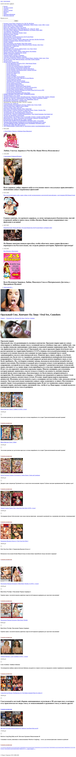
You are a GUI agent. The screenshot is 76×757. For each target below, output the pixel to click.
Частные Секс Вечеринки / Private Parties (14, 115)
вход (2, 1)
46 (62, 747)
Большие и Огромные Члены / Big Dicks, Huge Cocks (17, 40)
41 (55, 747)
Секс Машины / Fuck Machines (11, 31)
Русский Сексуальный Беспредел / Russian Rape (19, 66)
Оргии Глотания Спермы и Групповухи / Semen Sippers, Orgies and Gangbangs (20, 475)
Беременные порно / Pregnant (11, 34)
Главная (3, 318)
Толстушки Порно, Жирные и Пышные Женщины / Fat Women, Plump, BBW (23, 30)
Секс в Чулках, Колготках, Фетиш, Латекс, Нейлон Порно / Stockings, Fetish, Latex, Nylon (26, 58)
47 (64, 747)
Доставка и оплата (8, 7)
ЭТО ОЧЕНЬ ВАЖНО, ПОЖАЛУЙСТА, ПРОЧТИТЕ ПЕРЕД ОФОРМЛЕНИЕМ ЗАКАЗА (27, 126)
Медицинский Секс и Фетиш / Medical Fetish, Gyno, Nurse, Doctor (20, 48)
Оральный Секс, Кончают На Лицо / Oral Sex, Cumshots (20, 318)
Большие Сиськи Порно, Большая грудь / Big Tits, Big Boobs (19, 23)
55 (1, 748)
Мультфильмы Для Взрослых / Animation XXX (15, 100)
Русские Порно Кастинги (13, 64)
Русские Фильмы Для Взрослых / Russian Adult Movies (20, 68)
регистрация (7, 1)
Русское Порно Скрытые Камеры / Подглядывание (19, 88)
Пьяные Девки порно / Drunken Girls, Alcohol (15, 52)
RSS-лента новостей (9, 15)
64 (14, 748)
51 (70, 747)
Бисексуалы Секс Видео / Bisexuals (12, 38)
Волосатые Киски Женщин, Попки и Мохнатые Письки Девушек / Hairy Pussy (23, 44)
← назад (28, 748)
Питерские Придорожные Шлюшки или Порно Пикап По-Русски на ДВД (25, 90)
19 (22, 747)
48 (65, 747)
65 (16, 748)
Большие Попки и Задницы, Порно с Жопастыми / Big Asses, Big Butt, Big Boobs (24, 39)
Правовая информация (9, 14)
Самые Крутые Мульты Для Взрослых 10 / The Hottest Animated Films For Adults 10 (21, 693)
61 (10, 748)
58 (5, 748)
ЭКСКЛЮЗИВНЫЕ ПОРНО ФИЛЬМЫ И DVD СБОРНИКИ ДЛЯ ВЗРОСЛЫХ (24, 123)
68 (20, 748)
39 (52, 747)
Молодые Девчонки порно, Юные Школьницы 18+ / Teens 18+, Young (21, 28)
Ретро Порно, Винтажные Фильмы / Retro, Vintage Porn (18, 108)
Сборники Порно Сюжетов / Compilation (14, 55)
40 (53, 747)
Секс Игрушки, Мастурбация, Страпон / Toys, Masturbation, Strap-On (21, 99)
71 (25, 748)
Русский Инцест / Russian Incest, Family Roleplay (19, 86)
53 (73, 747)
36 (47, 747)
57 (4, 748)
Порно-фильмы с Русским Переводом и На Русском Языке (18, 36)
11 (10, 747)
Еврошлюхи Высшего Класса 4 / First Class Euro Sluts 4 (14, 541)
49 (67, 747)
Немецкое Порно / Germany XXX (12, 50)
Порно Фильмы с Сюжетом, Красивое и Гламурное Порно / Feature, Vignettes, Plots (24, 110)
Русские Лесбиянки (11, 75)
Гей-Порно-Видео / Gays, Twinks (12, 95)
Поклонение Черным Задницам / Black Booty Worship (14, 620)
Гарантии (6, 9)
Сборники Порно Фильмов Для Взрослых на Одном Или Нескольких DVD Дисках (25, 122)
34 (44, 747)
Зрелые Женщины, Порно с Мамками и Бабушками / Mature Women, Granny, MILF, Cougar (26, 24)
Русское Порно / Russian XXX (11, 62)
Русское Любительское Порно (14, 83)
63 (13, 748)
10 (9, 747)
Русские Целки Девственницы (14, 91)
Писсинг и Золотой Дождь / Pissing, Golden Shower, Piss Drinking (20, 51)
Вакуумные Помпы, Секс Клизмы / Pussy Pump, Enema (17, 43)
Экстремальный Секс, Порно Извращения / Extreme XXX (18, 112)
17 (19, 747)
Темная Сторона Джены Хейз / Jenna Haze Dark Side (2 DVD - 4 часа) (18, 508)
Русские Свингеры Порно (13, 71)
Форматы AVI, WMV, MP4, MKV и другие (14, 124)
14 (15, 747)
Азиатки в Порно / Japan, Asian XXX (13, 107)
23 (28, 747)
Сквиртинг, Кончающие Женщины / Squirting (15, 56)
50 (68, 747)
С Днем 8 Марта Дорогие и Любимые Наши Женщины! (18, 131)
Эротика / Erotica (8, 60)
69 (22, 748)
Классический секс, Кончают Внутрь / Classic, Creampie (18, 119)
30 (38, 747)
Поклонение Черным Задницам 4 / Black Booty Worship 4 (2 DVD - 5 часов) (20, 583)
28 (35, 747)
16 (18, 747)
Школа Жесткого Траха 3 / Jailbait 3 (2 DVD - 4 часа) (14, 409)
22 (27, 747)
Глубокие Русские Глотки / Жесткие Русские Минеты (20, 78)
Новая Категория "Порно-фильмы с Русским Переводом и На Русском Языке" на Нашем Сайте (28, 227)
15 (16, 747)
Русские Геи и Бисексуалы (13, 72)
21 (25, 747)
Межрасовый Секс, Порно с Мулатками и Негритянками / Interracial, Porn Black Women (26, 118)
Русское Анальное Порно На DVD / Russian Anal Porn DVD (22, 87)
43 (58, 747)
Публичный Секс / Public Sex (11, 103)
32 (41, 747)
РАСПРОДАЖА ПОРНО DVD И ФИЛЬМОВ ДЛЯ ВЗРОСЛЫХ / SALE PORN (24, 120)
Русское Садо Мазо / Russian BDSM (15, 76)
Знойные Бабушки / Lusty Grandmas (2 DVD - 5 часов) (14, 656)
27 (34, 747)
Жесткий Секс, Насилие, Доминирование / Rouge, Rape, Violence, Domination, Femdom (25, 98)
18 (21, 747)
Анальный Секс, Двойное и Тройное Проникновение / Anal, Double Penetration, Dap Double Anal (28, 114)
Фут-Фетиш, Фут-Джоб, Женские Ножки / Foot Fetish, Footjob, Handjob (21, 59)
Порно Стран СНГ (11, 74)
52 (71, 747)
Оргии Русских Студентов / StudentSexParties (18, 82)
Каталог (6, 6)
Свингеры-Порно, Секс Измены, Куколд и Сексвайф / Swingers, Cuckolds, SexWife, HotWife (27, 116)
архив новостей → (8, 287)
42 (56, 747)
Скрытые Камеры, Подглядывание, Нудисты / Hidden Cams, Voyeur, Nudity (22, 104)
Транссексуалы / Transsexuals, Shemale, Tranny (15, 32)
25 (31, 747)
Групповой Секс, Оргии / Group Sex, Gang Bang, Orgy (17, 111)
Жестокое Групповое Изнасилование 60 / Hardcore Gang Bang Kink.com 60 (19, 728)
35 (46, 747)
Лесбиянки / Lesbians (9, 47)
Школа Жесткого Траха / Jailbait (8, 442)
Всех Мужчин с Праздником (11, 251)
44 (59, 747)
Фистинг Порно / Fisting (10, 35)
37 (49, 747)
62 (11, 748)
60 (8, 748)
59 (7, 748)
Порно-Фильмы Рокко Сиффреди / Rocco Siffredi (16, 106)
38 (50, 747)
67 (19, 748)
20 (24, 747)
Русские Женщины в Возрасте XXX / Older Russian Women (21, 63)
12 (12, 747)
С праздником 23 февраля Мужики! (13, 156)
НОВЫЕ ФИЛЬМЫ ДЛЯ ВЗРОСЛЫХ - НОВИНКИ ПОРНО (19, 94)
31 (40, 747)
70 (23, 748)
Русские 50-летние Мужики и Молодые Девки (18, 92)
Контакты (6, 11)
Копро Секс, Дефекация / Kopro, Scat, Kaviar (15, 27)
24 (30, 747)
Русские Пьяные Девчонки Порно (15, 84)
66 (17, 748)
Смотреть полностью (6, 709)
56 (2, 748)
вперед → (32, 748)
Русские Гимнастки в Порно (14, 79)
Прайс (5, 13)
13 (13, 747)
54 (74, 747)
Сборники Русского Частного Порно (16, 80)
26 (32, 747)
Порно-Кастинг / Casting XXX (11, 46)
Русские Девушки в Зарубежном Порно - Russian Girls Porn (21, 70)
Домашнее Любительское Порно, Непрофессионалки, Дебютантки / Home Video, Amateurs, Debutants (29, 96)
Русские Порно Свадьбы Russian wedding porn (18, 67)
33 (43, 747)
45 (61, 747)
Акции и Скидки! (8, 10)
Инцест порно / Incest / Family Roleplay (13, 26)
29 (37, 747)
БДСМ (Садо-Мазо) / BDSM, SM (12, 54)
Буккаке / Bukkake (8, 42)
